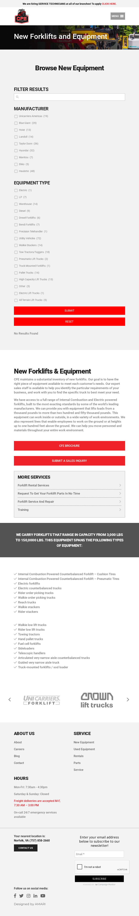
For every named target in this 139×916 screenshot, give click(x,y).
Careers (19, 749)
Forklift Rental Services (33, 485)
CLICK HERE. (109, 3)
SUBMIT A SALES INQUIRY (69, 461)
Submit (69, 310)
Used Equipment (84, 749)
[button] (115, 16)
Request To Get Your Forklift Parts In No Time (49, 493)
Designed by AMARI (30, 904)
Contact (19, 763)
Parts (77, 763)
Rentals (78, 756)
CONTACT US (25, 848)
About (18, 742)
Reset (69, 321)
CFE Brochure (69, 446)
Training (23, 510)
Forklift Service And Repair (36, 501)
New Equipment (84, 742)
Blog (17, 756)
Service (78, 770)
